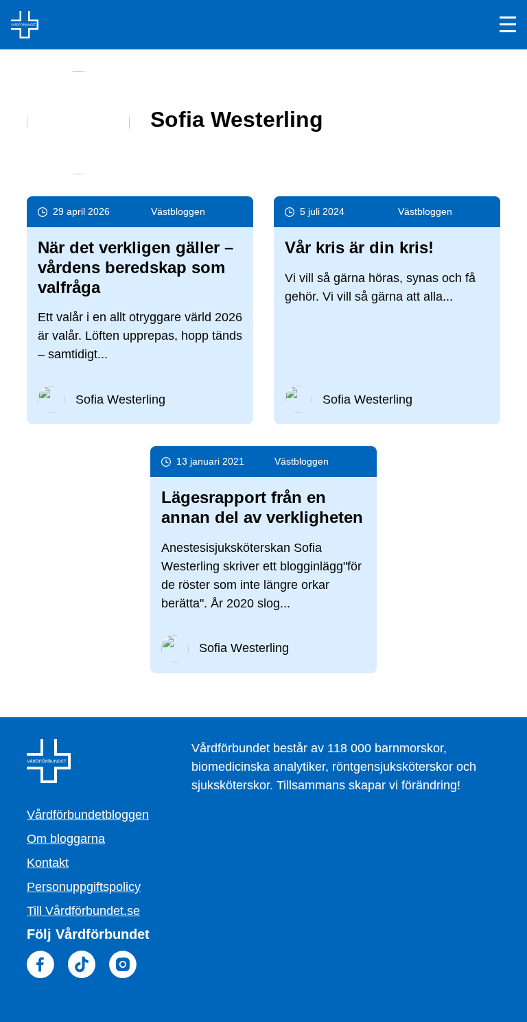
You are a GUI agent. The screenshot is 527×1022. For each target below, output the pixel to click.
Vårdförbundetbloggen (88, 815)
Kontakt (48, 863)
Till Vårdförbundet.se (83, 911)
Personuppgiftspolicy (84, 887)
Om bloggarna (66, 839)
